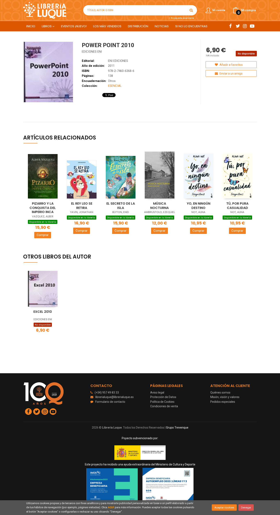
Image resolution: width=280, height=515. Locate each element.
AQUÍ (111, 507)
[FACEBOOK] (230, 26)
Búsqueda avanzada (182, 18)
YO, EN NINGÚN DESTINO (198, 205)
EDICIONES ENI (92, 51)
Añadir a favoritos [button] (231, 64)
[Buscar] (191, 10)
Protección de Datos (163, 397)
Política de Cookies (162, 401)
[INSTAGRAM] (244, 26)
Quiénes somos (220, 392)
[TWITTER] (237, 26)
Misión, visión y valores (224, 397)
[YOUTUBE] (252, 26)
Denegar (246, 507)
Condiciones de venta (164, 406)
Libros (47, 26)
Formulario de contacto (110, 401)
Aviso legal (157, 392)
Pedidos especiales (222, 401)
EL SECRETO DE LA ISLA (120, 205)
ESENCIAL (115, 86)
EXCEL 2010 (42, 311)
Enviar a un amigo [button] (230, 73)
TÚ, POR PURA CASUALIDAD (237, 205)
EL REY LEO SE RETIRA (81, 205)
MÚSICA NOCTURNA (159, 205)
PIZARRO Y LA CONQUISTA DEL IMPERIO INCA (43, 207)
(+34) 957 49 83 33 (107, 392)
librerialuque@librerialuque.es (114, 397)
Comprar (43, 235)
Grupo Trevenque (177, 427)
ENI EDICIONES (118, 61)
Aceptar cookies (224, 507)
